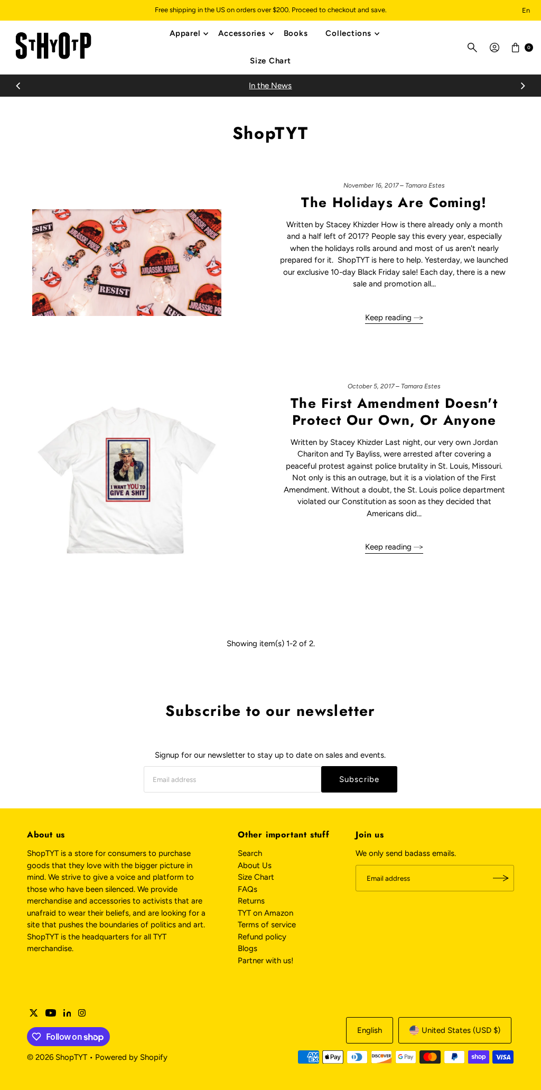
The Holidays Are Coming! (394, 202)
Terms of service (267, 924)
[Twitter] (34, 1014)
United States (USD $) (461, 1030)
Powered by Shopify (131, 1057)
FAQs (247, 889)
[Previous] (18, 85)
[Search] (472, 47)
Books (296, 33)
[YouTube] (50, 1014)
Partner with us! (265, 960)
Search (250, 853)
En (526, 10)
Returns (251, 901)
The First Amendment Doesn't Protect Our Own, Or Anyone (394, 411)
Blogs (247, 948)
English (369, 1030)
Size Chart (270, 61)
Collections (348, 33)
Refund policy (262, 937)
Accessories (241, 33)
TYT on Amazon (265, 913)
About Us (255, 865)
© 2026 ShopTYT (57, 1057)
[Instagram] (82, 1014)
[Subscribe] (501, 878)
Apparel (185, 33)
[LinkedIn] (67, 1014)
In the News (270, 85)
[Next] (522, 85)
